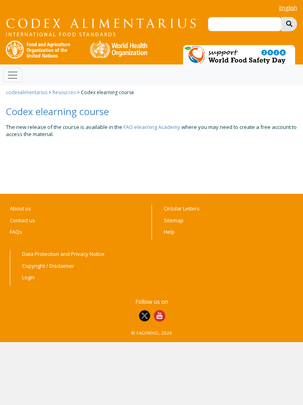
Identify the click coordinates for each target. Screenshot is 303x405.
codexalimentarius (26, 92)
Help (169, 231)
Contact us (22, 220)
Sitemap (173, 220)
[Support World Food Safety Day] (239, 54)
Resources (64, 92)
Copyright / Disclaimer (48, 265)
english (288, 7)
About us (20, 208)
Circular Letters (182, 208)
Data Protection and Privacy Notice (63, 253)
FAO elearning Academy (151, 127)
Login (28, 277)
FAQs (16, 231)
